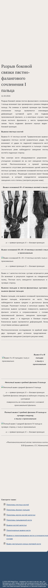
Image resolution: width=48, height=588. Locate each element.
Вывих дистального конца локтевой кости (23, 544)
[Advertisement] (24, 25)
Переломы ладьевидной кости (19, 520)
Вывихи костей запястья (16, 525)
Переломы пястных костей (17, 505)
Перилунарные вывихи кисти (18, 530)
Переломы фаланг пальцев (18, 510)
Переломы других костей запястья (20, 515)
